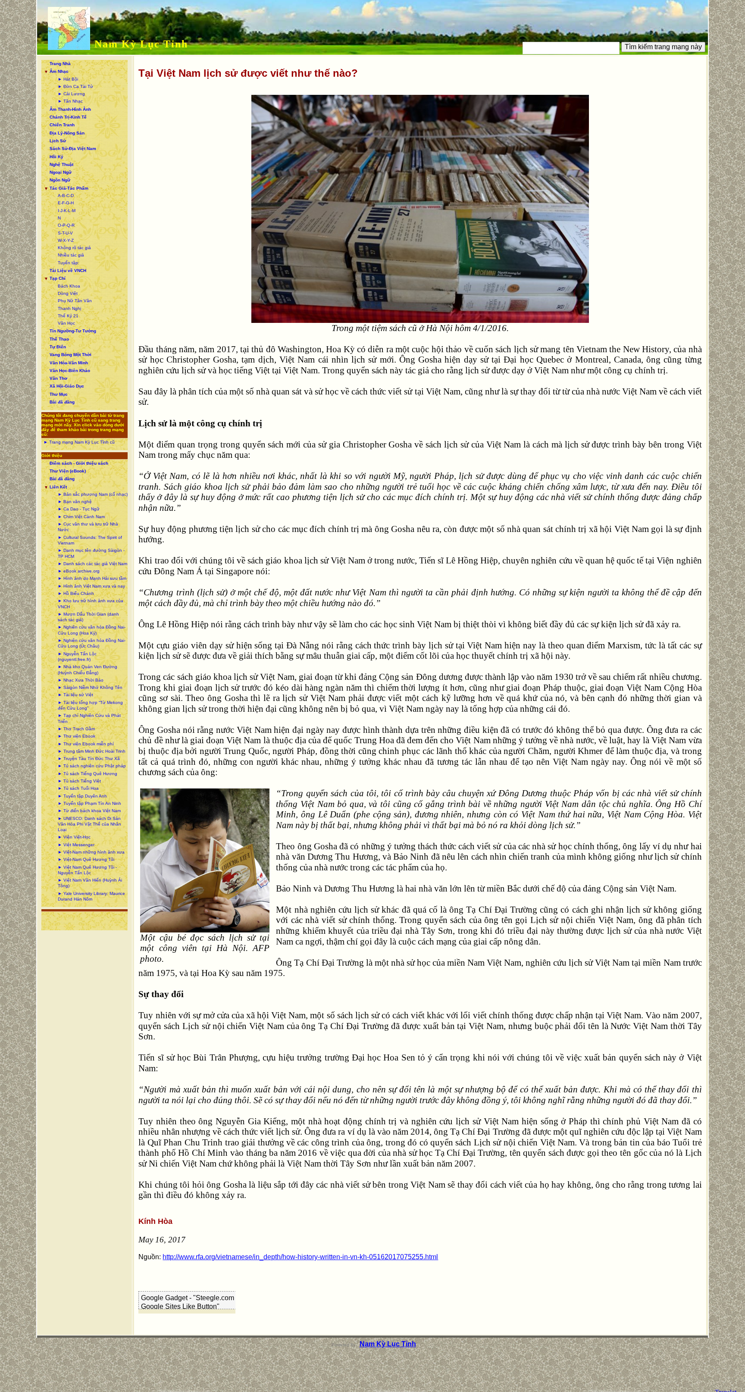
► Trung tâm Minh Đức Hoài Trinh (91, 751)
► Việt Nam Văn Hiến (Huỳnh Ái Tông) (90, 883)
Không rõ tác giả (74, 247)
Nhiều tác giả (71, 255)
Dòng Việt (68, 293)
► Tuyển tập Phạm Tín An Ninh (89, 803)
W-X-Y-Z (66, 240)
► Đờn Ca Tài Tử (75, 86)
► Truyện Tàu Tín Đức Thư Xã (89, 758)
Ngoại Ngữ (61, 172)
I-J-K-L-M (66, 210)
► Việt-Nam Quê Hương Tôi (86, 859)
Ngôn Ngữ (60, 180)
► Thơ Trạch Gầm (76, 728)
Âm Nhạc (59, 71)
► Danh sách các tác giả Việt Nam (92, 563)
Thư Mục (59, 394)
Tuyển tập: (68, 262)
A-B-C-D (66, 195)
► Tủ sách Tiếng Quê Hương (87, 773)
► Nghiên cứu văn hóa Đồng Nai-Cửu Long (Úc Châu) (91, 643)
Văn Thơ (58, 378)
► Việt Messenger (76, 844)
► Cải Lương (71, 93)
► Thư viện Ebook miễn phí (86, 743)
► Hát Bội (68, 79)
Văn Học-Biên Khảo (70, 370)
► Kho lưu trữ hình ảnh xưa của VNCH (90, 603)
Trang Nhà (60, 63)
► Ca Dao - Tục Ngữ (79, 509)
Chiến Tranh (62, 124)
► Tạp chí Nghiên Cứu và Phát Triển (89, 718)
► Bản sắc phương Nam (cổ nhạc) (93, 494)
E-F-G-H (66, 202)
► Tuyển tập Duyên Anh (82, 796)
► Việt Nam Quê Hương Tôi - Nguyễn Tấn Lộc (87, 870)
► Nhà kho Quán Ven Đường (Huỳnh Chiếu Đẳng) (87, 669)
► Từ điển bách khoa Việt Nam (89, 810)
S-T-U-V (65, 233)
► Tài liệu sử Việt (75, 694)
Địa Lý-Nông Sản (67, 133)
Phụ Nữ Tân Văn (75, 300)
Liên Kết (58, 487)
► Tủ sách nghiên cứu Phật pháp (92, 765)
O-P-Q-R (66, 225)
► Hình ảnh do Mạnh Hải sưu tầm (92, 578)
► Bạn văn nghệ (75, 501)
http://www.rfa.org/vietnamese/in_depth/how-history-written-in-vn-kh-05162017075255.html (300, 1257)
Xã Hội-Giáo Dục (67, 386)
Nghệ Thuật (61, 164)
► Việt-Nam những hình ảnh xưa (91, 852)
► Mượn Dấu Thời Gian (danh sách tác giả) (88, 617)
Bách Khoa (69, 286)
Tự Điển (58, 346)
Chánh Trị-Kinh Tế (68, 117)
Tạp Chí (58, 278)
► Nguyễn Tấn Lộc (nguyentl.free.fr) (77, 656)
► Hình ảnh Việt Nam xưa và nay (91, 586)
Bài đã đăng (62, 402)
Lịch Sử (58, 140)
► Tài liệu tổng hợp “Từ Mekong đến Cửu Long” (90, 705)
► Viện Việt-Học (74, 837)
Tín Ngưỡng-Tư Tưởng (73, 330)
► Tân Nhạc (70, 101)
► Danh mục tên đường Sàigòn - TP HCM (91, 553)
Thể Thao (59, 339)
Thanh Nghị (69, 308)
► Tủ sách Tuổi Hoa (78, 788)
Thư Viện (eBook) (68, 471)
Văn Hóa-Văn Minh (69, 362)
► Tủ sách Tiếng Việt (79, 781)
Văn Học (66, 323)
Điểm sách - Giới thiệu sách (79, 463)
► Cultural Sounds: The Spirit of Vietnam (90, 540)
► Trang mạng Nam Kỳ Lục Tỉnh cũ (79, 442)
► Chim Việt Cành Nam (81, 516)
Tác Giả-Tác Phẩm (69, 188)
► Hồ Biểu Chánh (76, 593)
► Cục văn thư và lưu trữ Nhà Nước (88, 527)
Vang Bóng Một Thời (70, 354)
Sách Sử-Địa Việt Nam (73, 148)
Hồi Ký (56, 156)
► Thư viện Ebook (76, 736)
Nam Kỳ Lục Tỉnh (141, 44)
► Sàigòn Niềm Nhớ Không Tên (90, 687)
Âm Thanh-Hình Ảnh (70, 109)
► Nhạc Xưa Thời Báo (80, 680)
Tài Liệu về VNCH (68, 270)
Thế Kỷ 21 (68, 315)
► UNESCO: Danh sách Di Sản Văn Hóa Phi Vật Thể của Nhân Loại (89, 824)
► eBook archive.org (79, 571)
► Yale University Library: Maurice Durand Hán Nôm (91, 896)
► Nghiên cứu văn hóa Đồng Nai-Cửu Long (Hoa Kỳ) (91, 630)
